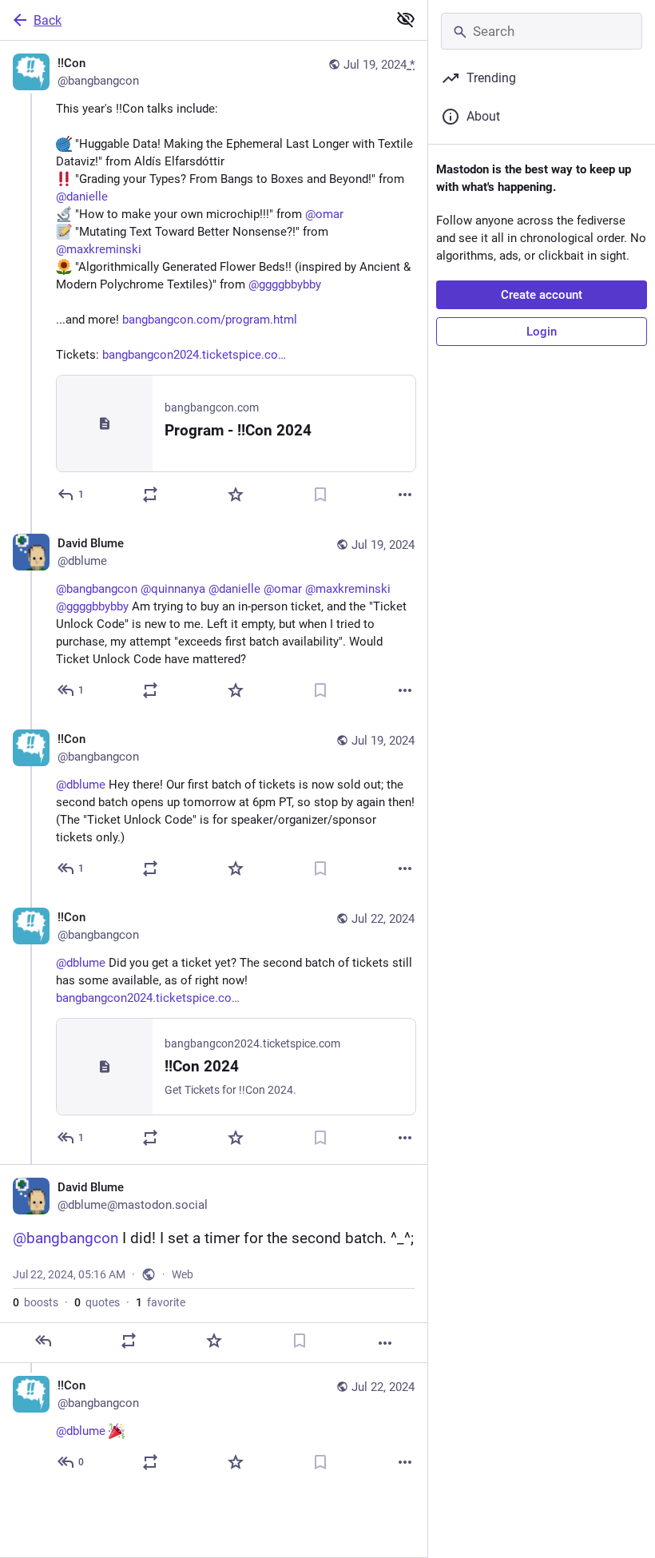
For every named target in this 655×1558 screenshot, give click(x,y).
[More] (405, 494)
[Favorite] (235, 494)
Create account (541, 295)
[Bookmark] (320, 494)
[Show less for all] (405, 19)
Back (48, 20)
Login (541, 331)
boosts (35, 1302)
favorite (160, 1302)
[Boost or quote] (150, 494)
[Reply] (43, 1340)
